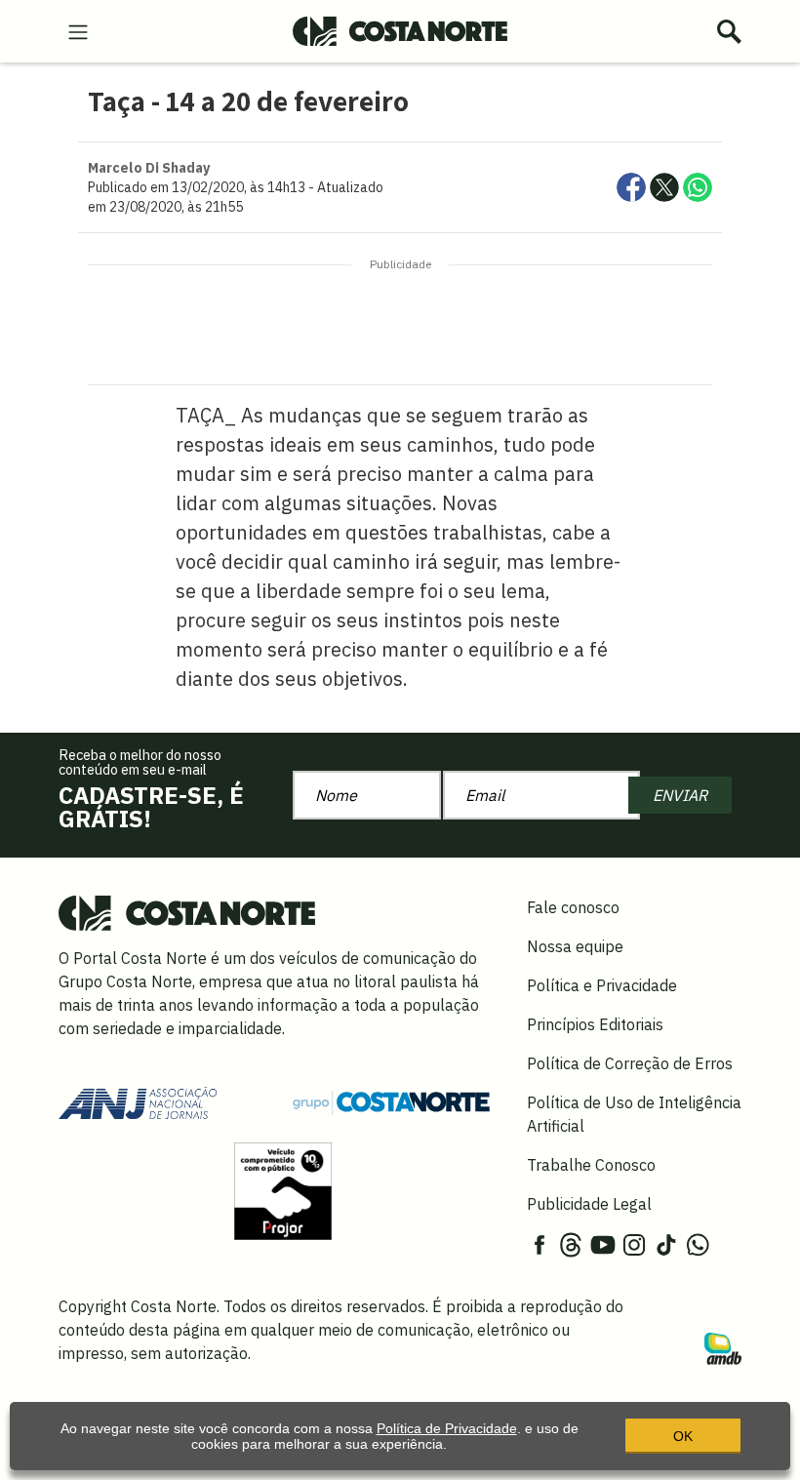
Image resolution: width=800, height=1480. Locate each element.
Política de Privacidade (447, 1428)
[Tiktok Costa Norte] (666, 1243)
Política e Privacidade (602, 985)
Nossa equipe (575, 946)
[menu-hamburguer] (78, 30)
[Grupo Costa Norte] (391, 1101)
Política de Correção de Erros (630, 1063)
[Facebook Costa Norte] (539, 1243)
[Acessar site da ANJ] (138, 1100)
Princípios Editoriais (595, 1024)
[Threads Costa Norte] (570, 1243)
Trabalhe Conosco (591, 1165)
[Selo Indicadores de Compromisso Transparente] (283, 1189)
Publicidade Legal (589, 1204)
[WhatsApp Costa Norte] (697, 1243)
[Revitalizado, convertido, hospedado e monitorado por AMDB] (722, 1346)
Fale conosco (573, 907)
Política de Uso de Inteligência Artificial (634, 1114)
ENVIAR (680, 795)
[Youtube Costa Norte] (603, 1243)
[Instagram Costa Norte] (634, 1243)
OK (683, 1436)
